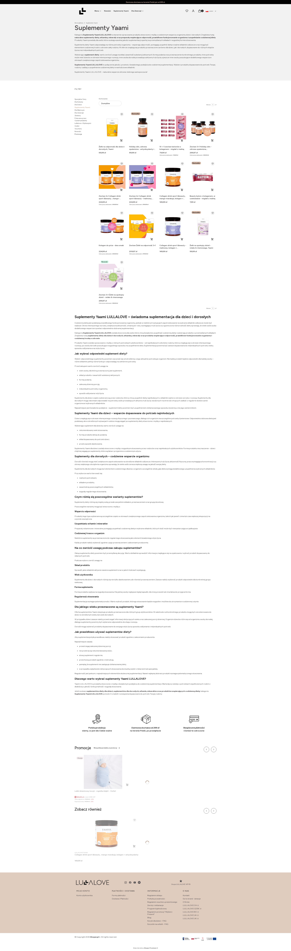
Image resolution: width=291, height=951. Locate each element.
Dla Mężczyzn (80, 110)
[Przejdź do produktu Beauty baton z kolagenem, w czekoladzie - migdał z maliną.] (203, 177)
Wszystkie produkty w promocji (105, 748)
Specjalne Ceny (80, 99)
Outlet (77, 126)
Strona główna (79, 23)
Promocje (78, 134)
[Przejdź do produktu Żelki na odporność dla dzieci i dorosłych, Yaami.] (112, 128)
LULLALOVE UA (190, 915)
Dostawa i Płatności (120, 899)
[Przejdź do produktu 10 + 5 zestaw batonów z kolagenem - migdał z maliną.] (172, 128)
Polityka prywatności (156, 899)
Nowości (78, 131)
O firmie (186, 902)
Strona (208, 105)
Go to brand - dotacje (192, 899)
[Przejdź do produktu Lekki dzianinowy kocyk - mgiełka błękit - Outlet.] (103, 772)
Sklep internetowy (144, 948)
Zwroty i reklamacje (155, 905)
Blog (149, 917)
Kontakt (186, 895)
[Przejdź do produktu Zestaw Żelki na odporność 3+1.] (142, 226)
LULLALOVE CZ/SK (191, 908)
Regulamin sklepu (154, 895)
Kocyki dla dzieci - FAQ (156, 921)
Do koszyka (121, 140)
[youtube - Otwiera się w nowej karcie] (134, 882)
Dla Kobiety (79, 102)
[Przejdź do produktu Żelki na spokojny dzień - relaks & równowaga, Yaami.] (203, 226)
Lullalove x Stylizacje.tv (83, 123)
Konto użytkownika (84, 895)
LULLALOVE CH (190, 905)
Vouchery (78, 129)
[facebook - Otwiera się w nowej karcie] (130, 882)
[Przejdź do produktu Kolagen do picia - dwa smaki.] (112, 226)
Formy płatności (118, 895)
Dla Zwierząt (79, 113)
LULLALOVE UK (190, 918)
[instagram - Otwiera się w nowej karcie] (125, 882)
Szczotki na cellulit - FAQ (157, 924)
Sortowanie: (103, 99)
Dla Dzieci (78, 105)
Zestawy (78, 116)
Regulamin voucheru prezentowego (162, 902)
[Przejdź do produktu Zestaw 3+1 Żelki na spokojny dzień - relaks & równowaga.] (112, 276)
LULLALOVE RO (190, 912)
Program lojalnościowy (157, 908)
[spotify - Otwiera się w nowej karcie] (139, 882)
